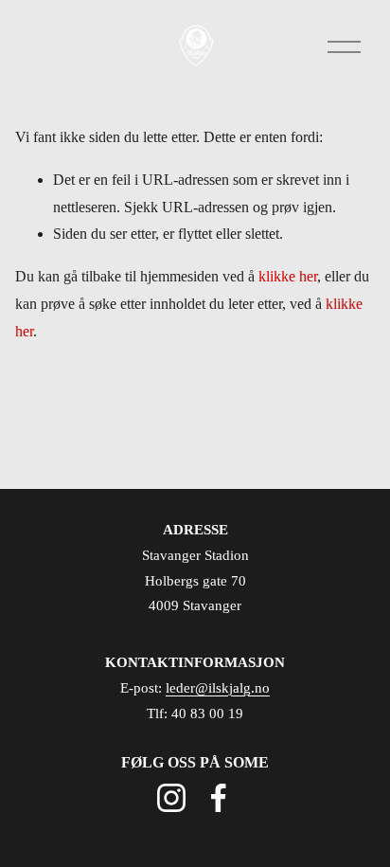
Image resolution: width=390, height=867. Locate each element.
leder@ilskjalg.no (218, 687)
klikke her (287, 276)
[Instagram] (171, 798)
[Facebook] (219, 798)
